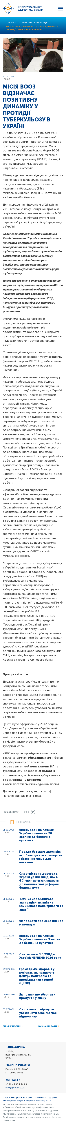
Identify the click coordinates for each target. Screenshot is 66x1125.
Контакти (13, 1080)
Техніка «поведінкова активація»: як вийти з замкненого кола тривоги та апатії (41, 904)
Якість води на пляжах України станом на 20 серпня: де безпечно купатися (36, 835)
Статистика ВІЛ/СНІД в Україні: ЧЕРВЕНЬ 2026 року (40, 956)
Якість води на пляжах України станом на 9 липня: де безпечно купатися (40, 939)
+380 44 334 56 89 (16, 1084)
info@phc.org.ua (15, 1087)
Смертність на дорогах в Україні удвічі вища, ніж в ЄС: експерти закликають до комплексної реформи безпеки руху (39, 880)
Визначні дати (47, 1026)
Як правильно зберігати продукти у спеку (37, 996)
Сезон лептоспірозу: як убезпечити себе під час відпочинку (37, 1013)
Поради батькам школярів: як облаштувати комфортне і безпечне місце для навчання (41, 857)
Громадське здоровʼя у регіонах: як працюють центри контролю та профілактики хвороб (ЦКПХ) (37, 976)
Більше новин (12, 1026)
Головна (11, 23)
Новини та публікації (34, 23)
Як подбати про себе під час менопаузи (41, 922)
